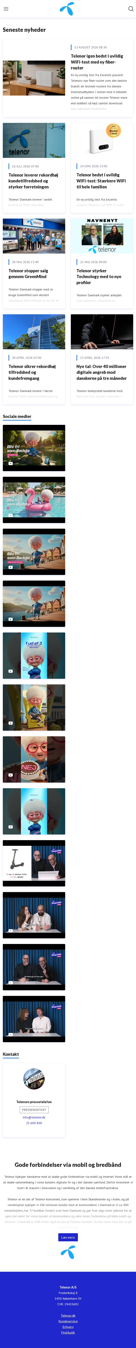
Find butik (68, 1332)
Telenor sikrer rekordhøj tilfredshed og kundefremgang (32, 372)
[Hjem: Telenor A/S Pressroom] (67, 9)
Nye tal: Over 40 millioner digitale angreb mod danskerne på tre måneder (101, 372)
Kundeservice (68, 1321)
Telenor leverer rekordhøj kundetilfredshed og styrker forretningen (33, 180)
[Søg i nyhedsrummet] (131, 9)
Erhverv (68, 1327)
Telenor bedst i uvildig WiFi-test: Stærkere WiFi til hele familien (101, 180)
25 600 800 (34, 1123)
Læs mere (68, 1237)
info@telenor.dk (34, 1117)
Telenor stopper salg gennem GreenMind (28, 273)
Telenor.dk (68, 1315)
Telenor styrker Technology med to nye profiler (98, 276)
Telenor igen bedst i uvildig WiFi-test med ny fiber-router (97, 61)
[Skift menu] (6, 9)
